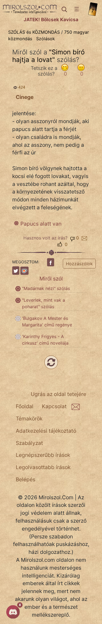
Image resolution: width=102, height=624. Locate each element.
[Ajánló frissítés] (51, 362)
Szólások (45, 38)
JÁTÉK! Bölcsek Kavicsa (51, 19)
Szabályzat (29, 443)
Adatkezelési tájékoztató (46, 431)
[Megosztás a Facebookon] (50, 262)
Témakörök (29, 418)
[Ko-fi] (24, 271)
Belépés (25, 479)
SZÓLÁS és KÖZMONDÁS (34, 32)
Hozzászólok (79, 263)
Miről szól (51, 278)
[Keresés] (64, 9)
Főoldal (24, 406)
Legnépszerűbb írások (43, 455)
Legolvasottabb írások (43, 467)
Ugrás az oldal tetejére (58, 394)
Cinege (24, 97)
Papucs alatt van (40, 223)
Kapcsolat (54, 406)
